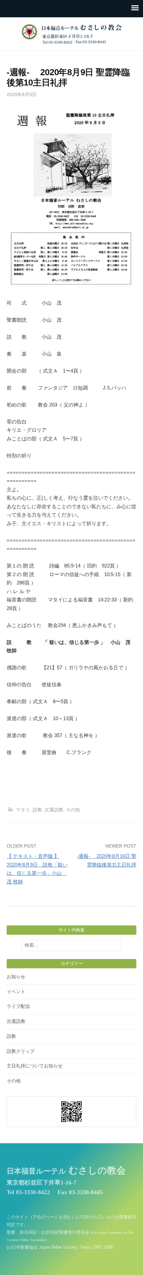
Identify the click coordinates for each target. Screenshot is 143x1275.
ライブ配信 (18, 1006)
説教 (37, 809)
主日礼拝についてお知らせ (35, 1065)
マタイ (23, 809)
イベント (16, 991)
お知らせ (16, 976)
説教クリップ (21, 1051)
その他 (73, 809)
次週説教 (54, 809)
